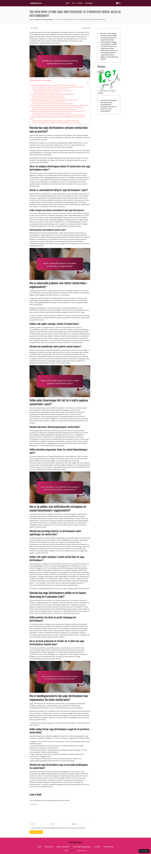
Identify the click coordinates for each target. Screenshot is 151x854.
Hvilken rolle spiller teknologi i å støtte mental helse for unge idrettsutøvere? (54, 109)
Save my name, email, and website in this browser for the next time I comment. (58, 828)
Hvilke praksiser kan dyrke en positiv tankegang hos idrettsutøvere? (51, 113)
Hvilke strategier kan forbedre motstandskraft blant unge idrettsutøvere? (53, 90)
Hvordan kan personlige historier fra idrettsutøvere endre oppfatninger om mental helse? (58, 107)
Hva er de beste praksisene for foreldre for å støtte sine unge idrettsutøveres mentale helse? (59, 115)
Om (73, 3)
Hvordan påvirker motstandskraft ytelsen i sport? (46, 92)
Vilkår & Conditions (62, 847)
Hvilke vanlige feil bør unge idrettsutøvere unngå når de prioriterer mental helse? (55, 120)
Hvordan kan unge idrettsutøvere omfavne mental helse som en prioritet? (53, 85)
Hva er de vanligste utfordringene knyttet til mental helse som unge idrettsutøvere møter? (58, 87)
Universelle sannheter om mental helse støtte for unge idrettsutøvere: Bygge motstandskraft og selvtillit (109, 55)
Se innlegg (88, 3)
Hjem (67, 3)
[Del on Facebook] (117, 3)
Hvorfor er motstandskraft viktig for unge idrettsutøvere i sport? (50, 89)
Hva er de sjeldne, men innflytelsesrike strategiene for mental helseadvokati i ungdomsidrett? (59, 105)
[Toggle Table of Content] (87, 83)
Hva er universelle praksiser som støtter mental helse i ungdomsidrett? (52, 94)
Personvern (49, 847)
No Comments (85, 28)
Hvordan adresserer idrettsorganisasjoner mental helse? (48, 102)
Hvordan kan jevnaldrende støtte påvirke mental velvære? (49, 98)
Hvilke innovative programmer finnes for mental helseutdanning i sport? (52, 103)
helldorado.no (36, 3)
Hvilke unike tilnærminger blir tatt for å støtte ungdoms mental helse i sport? (54, 100)
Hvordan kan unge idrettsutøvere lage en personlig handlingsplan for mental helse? (56, 122)
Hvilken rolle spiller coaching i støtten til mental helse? (47, 96)
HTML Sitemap (108, 847)
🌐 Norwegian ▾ (144, 851)
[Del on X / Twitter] (120, 3)
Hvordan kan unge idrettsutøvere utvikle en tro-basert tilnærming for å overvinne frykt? (57, 111)
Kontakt (79, 3)
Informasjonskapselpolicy (82, 847)
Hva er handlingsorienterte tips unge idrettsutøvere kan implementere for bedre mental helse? (57, 118)
